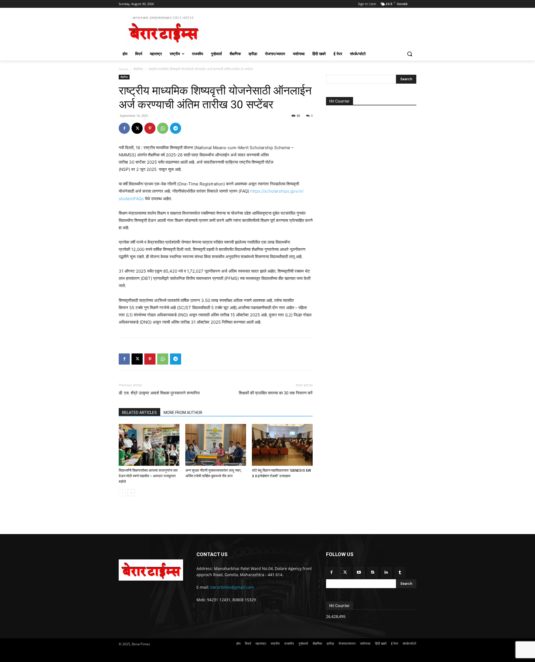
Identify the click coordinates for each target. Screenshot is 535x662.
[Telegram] (175, 128)
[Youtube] (358, 572)
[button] (409, 53)
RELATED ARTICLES (139, 412)
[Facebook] (124, 128)
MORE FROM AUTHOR (183, 412)
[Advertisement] (309, 29)
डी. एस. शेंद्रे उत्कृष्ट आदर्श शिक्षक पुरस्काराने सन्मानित (159, 393)
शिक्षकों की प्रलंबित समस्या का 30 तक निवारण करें (276, 393)
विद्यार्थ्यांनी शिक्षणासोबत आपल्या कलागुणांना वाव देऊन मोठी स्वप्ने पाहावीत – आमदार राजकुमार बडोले (148, 476)
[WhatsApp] (162, 128)
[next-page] (131, 492)
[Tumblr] (400, 572)
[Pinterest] (149, 128)
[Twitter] (345, 572)
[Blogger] (372, 572)
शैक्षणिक (138, 69)
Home (123, 69)
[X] (137, 128)
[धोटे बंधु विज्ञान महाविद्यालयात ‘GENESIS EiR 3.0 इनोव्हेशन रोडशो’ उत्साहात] (282, 445)
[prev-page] (122, 492)
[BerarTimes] (151, 570)
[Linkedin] (386, 572)
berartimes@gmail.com (232, 587)
